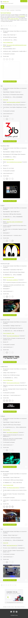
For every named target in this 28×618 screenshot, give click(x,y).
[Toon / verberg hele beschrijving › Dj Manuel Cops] (15, 49)
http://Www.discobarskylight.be (13, 487)
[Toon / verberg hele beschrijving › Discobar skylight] (15, 491)
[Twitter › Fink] (4, 562)
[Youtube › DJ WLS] (12, 241)
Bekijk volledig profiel (10, 81)
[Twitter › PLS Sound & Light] (4, 297)
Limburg (4, 34)
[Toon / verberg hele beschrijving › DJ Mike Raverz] (15, 386)
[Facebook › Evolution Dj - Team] (7, 352)
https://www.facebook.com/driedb (13, 102)
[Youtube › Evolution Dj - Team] (12, 352)
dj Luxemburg (22, 16)
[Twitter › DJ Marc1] (4, 450)
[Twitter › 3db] (4, 119)
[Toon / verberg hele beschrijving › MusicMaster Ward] (15, 165)
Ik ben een (24, 1)
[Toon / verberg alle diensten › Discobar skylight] (15, 494)
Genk (8, 34)
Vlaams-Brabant (6, 92)
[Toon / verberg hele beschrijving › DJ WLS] (15, 226)
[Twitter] (11, 612)
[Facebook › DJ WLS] (7, 241)
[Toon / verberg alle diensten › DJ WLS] (15, 230)
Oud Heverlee (13, 269)
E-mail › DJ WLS (6, 219)
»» (15, 25)
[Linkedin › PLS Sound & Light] (10, 297)
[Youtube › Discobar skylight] (12, 507)
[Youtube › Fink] (12, 562)
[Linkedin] (16, 612)
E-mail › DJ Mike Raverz (8, 380)
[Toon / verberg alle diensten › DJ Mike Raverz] (15, 389)
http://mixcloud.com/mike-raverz (13, 382)
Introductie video (18, 235)
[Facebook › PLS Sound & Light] (7, 297)
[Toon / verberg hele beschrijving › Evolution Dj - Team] (15, 339)
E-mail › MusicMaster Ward (8, 159)
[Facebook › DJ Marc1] (7, 450)
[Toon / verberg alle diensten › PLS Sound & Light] (15, 285)
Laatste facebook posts (8, 113)
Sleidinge (12, 325)
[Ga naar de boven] (26, 81)
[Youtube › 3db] (12, 119)
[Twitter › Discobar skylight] (4, 507)
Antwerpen (5, 535)
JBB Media (13, 615)
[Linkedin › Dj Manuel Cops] (10, 59)
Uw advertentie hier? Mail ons (14, 602)
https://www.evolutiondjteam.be (13, 335)
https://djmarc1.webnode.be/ (12, 432)
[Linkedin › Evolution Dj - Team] (10, 352)
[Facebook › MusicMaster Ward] (7, 179)
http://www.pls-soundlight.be (12, 279)
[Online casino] (14, 589)
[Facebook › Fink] (7, 562)
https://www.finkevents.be (12, 545)
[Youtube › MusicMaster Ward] (12, 179)
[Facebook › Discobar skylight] (7, 507)
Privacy (16, 615)
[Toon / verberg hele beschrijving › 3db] (15, 105)
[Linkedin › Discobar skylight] (10, 507)
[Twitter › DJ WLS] (4, 241)
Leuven (11, 477)
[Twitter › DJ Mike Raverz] (4, 401)
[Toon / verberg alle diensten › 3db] (15, 108)
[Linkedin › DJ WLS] (10, 241)
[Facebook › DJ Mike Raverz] (7, 401)
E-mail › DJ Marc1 (6, 429)
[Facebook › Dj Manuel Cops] (7, 59)
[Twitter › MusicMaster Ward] (4, 179)
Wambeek (12, 92)
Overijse (12, 422)
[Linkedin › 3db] (10, 119)
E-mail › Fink (5, 542)
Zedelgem (13, 151)
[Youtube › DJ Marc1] (12, 450)
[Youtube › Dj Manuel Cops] (12, 59)
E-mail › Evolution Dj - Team (8, 333)
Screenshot (8, 46)
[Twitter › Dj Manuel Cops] (4, 59)
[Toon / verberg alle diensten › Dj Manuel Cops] (15, 51)
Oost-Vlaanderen (6, 325)
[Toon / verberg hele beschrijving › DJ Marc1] (15, 435)
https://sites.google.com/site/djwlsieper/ (14, 221)
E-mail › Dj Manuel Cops (8, 42)
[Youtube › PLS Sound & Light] (12, 297)
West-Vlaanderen (6, 151)
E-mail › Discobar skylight (8, 485)
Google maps (13, 34)
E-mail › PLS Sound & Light (8, 277)
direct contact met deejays (13, 18)
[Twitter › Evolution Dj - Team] (4, 352)
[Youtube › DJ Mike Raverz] (12, 401)
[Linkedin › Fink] (10, 562)
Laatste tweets (6, 395)
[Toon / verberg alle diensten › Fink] (15, 551)
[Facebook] (14, 612)
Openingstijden (6, 232)
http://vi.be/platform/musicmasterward (14, 162)
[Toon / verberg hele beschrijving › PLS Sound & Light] (15, 282)
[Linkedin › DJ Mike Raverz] (10, 401)
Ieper (12, 211)
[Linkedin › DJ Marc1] (10, 450)
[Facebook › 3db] (7, 119)
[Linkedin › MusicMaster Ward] (10, 179)
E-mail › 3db (5, 99)
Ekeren (9, 535)
